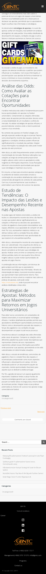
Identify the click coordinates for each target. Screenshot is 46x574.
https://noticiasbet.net (10, 282)
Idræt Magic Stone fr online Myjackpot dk (17, 477)
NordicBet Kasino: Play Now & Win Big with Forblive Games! (23, 473)
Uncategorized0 (7, 398)
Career (3, 515)
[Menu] (42, 6)
